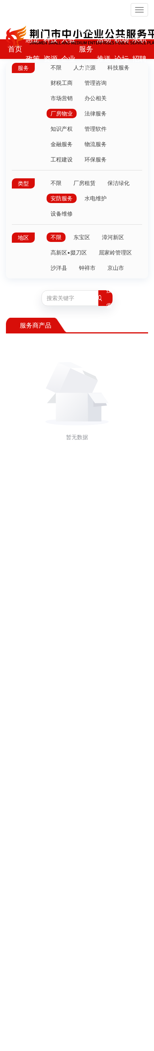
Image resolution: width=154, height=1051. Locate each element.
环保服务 (96, 159)
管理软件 (96, 129)
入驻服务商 (86, 49)
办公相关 (96, 98)
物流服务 (96, 144)
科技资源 (50, 49)
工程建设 (62, 159)
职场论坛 (122, 49)
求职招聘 (139, 49)
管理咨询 (96, 83)
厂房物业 (62, 113)
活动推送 (104, 49)
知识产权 (62, 129)
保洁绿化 (118, 183)
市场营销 (62, 98)
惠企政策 (33, 49)
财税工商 (62, 83)
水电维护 (96, 198)
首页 (15, 49)
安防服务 (62, 198)
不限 (56, 183)
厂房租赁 (84, 183)
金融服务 (62, 144)
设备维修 (62, 214)
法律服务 (96, 113)
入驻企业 (68, 49)
